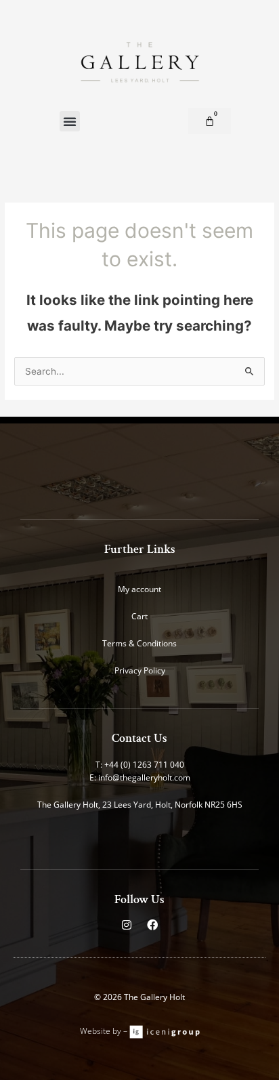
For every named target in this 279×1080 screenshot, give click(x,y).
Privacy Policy (139, 670)
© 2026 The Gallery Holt (139, 997)
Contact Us (139, 738)
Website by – (104, 1031)
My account (139, 589)
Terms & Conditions (139, 643)
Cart (139, 616)
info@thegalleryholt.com (144, 777)
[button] (70, 121)
